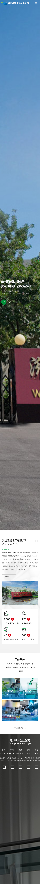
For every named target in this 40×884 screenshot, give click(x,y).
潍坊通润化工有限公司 (10, 553)
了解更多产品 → (20, 728)
